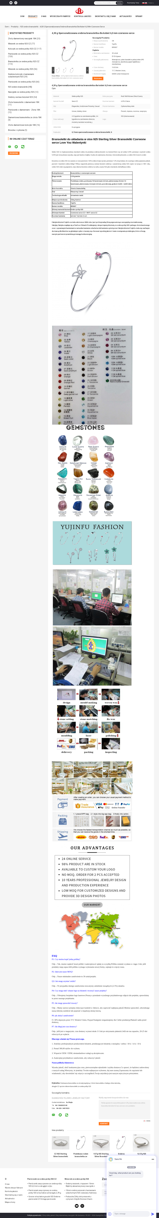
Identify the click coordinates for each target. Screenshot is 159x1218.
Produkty (32, 16)
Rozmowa (98, 78)
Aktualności (125, 16)
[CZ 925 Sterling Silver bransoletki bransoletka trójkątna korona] (60, 1143)
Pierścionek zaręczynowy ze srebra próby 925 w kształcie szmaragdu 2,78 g (45, 1191)
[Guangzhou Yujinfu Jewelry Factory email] (11, 146)
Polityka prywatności (34, 1215)
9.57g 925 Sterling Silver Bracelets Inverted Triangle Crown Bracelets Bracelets (101, 1155)
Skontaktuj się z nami (105, 16)
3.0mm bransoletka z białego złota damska (105, 1083)
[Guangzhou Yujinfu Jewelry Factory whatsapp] (18, 146)
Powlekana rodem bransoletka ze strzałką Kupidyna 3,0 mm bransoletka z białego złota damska (80, 1155)
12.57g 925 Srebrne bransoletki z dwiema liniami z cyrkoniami (141, 1155)
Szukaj (119, 3)
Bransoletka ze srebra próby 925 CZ (23, 61)
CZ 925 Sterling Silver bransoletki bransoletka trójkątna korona (60, 1155)
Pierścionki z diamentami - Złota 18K (24, 110)
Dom (22, 16)
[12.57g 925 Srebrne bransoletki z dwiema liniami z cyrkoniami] (141, 1143)
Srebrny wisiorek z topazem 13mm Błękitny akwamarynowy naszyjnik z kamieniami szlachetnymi (80, 1185)
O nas (43, 16)
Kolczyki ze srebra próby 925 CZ (22, 49)
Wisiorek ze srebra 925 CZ (19, 43)
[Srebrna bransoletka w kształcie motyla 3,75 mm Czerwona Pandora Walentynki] (121, 1143)
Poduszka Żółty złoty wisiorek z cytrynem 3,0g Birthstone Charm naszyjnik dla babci (79, 1198)
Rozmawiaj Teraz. (133, 3)
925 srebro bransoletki (29, 27)
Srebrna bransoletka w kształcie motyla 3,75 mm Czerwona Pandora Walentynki (121, 1155)
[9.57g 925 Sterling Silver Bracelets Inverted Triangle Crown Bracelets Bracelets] (101, 1143)
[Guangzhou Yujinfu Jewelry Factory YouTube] (11, 2)
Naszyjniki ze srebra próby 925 (21, 92)
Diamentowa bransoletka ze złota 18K (24, 117)
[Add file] (110, 1214)
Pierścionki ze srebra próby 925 (21, 82)
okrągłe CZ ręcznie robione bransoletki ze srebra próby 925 (71, 1086)
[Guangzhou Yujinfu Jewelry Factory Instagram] (16, 2)
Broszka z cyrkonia (16, 130)
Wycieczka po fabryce (60, 16)
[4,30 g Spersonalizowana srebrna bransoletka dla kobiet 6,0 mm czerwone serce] (69, 51)
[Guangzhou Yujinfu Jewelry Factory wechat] (24, 146)
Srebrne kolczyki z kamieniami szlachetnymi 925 (21, 75)
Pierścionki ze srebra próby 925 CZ (23, 54)
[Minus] (152, 1159)
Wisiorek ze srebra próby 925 (20, 69)
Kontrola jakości (82, 16)
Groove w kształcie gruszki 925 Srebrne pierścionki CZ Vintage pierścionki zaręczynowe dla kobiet (44, 1198)
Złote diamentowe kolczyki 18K (22, 125)
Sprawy (138, 16)
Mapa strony (10, 1202)
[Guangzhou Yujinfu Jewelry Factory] (79, 10)
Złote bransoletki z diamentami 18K (23, 102)
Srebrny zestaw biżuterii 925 (20, 97)
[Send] (153, 1214)
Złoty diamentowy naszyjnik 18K (22, 38)
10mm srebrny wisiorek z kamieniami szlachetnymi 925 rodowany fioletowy (81, 1191)
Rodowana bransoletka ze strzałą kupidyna (75, 1083)
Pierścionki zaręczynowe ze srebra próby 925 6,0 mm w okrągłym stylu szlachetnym (45, 1185)
